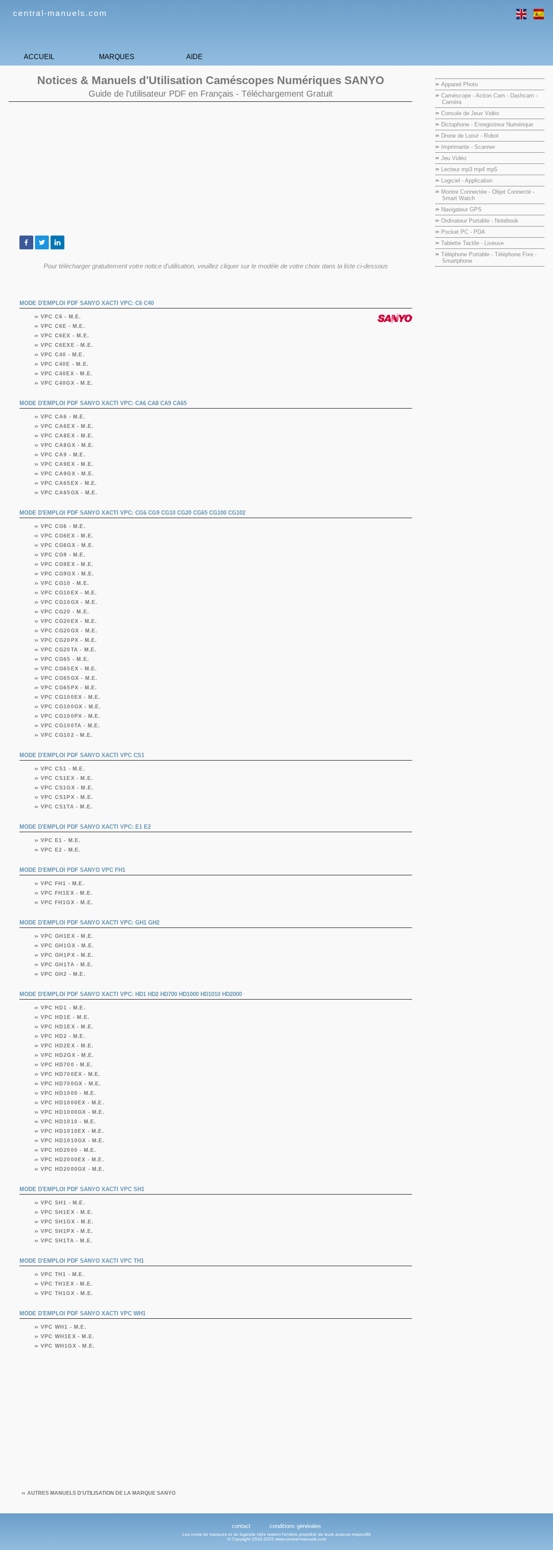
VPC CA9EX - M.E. (67, 464)
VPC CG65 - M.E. (65, 659)
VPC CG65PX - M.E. (69, 688)
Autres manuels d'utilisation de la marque (101, 1493)
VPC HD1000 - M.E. (68, 1093)
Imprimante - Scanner (468, 147)
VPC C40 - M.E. (63, 355)
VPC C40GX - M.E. (67, 383)
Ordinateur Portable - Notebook (479, 220)
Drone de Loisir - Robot (470, 135)
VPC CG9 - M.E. (63, 555)
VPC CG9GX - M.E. (67, 574)
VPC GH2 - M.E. (63, 974)
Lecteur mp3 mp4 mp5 (469, 169)
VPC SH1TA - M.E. (66, 1241)
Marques (116, 56)
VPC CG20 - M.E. (65, 612)
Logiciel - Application (467, 180)
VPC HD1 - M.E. (63, 1008)
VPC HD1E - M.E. (65, 1017)
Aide (194, 56)
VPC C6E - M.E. (63, 326)
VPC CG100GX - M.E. (71, 707)
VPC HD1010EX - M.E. (72, 1131)
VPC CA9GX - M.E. (67, 474)
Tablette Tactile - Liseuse (472, 243)
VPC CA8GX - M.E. (67, 445)
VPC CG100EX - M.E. (71, 697)
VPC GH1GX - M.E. (67, 946)
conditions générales (295, 1526)
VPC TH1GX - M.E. (67, 1293)
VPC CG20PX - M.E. (69, 640)
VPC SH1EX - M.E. (67, 1212)
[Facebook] (26, 242)
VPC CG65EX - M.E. (69, 669)
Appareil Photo (459, 84)
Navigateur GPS (461, 209)
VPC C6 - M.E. (61, 317)
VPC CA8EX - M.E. (67, 436)
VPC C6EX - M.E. (65, 336)
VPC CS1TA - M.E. (66, 807)
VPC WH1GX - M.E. (68, 1346)
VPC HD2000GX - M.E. (73, 1169)
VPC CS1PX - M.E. (67, 797)
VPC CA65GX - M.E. (69, 493)
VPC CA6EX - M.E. (67, 426)
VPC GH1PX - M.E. (67, 955)
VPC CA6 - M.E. (63, 417)
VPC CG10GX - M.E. (69, 602)
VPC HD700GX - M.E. (71, 1084)
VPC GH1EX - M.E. (67, 936)
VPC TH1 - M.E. (63, 1274)
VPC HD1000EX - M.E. (72, 1103)
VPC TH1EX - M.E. (66, 1284)
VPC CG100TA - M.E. (70, 726)
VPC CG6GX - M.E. (67, 545)
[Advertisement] (210, 168)
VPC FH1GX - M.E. (67, 902)
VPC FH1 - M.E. (63, 883)
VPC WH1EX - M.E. (67, 1336)
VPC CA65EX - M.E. (69, 483)
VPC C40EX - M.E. (66, 374)
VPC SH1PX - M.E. (67, 1231)
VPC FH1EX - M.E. (66, 893)
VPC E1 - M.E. (61, 840)
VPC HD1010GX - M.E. (73, 1141)
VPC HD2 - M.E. (63, 1036)
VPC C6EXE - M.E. (67, 345)
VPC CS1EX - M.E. (67, 778)
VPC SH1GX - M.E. (67, 1222)
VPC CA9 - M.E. (63, 455)
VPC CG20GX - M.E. (69, 631)
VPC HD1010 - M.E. (68, 1122)
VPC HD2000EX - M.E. (72, 1160)
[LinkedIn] (57, 242)
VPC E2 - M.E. (61, 850)
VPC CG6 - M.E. (63, 526)
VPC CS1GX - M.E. (67, 788)
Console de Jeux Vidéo (470, 113)
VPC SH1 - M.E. (63, 1203)
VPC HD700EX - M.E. (71, 1074)
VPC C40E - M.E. (65, 364)
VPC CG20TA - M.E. (68, 650)
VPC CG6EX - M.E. (67, 536)
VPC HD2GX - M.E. (67, 1055)
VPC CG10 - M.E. (65, 583)
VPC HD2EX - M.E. (67, 1046)
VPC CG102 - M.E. (66, 735)
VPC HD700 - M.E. (66, 1065)
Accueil (39, 56)
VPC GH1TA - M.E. (67, 965)
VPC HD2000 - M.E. (68, 1150)
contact (241, 1526)
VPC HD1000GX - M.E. (73, 1112)
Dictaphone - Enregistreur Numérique (487, 124)
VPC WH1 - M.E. (63, 1327)
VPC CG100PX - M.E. (71, 716)
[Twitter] (42, 242)
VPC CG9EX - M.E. (67, 564)
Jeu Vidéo (453, 158)
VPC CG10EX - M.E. (69, 593)
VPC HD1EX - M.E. (67, 1027)
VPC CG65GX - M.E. (69, 678)
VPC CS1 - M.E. (63, 769)
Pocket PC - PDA (463, 232)
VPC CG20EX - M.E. (69, 621)
